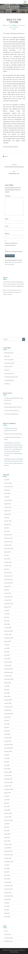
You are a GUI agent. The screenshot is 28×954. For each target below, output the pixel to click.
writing (6, 383)
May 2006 (6, 762)
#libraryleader (8, 353)
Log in (6, 931)
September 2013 (8, 548)
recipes (6, 370)
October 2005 (7, 786)
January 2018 (7, 507)
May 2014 (6, 528)
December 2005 (8, 779)
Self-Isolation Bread (16, 434)
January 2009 (7, 665)
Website (7, 233)
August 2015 (7, 514)
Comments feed (8, 938)
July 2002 (6, 865)
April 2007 (7, 731)
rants (6, 156)
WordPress (22, 950)
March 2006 (7, 768)
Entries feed (7, 934)
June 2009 (7, 648)
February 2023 (8, 483)
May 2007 (6, 727)
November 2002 (8, 854)
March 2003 (7, 841)
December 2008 (8, 669)
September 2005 (8, 789)
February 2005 (8, 813)
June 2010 (7, 614)
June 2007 (7, 724)
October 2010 (7, 600)
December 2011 (8, 576)
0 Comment (14, 27)
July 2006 (6, 755)
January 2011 (7, 593)
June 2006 (7, 758)
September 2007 (8, 713)
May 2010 (6, 617)
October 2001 (7, 892)
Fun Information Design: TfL (11, 410)
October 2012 (7, 565)
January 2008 (7, 703)
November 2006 (8, 748)
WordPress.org (8, 941)
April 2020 (7, 490)
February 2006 (8, 772)
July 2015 (6, 517)
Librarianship (7, 363)
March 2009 (7, 658)
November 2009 (8, 631)
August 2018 (7, 503)
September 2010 (8, 603)
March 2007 (7, 734)
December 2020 (8, 486)
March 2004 (7, 834)
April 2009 (7, 655)
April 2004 (7, 830)
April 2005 (7, 806)
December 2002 (8, 851)
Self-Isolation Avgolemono (11, 414)
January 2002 (7, 882)
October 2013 (7, 545)
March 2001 (7, 916)
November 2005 (8, 782)
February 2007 (8, 737)
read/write (7, 366)
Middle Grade (7, 403)
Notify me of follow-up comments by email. (11, 244)
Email (7, 226)
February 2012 (8, 572)
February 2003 (8, 844)
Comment (8, 196)
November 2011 (8, 579)
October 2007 (7, 710)
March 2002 (7, 878)
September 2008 (8, 679)
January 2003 (7, 848)
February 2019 (8, 500)
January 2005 (7, 817)
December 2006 (8, 744)
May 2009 (6, 651)
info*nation (7, 359)
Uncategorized (8, 380)
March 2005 (7, 810)
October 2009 (7, 634)
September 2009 (8, 638)
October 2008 (7, 676)
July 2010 (6, 610)
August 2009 (7, 641)
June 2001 (7, 906)
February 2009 (8, 662)
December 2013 (8, 538)
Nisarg (16, 952)
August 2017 (7, 510)
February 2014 (8, 534)
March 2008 (7, 696)
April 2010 (7, 620)
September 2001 (8, 896)
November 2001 (8, 889)
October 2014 (7, 521)
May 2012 (6, 569)
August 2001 (7, 899)
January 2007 (7, 741)
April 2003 (7, 837)
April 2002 (7, 875)
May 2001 (6, 909)
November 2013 (8, 541)
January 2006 (7, 775)
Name (7, 219)
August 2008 (7, 682)
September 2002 (8, 861)
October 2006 (7, 751)
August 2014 (7, 524)
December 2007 (8, 707)
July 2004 (6, 823)
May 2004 (6, 827)
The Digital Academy (9, 377)
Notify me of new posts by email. (13, 251)
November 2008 (8, 672)
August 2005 (7, 792)
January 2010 (7, 627)
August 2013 (7, 552)
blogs (5, 356)
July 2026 (6, 479)
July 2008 (6, 686)
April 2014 (7, 531)
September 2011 (8, 583)
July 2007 (6, 720)
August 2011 (7, 586)
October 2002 (7, 858)
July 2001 (6, 903)
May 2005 (6, 803)
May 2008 (6, 689)
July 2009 (6, 645)
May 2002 (6, 872)
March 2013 (7, 559)
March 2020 (7, 493)
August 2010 (7, 607)
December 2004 (8, 820)
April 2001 (7, 913)
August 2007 (7, 717)
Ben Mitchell (7, 428)
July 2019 (6, 497)
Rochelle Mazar (20, 25)
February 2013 (8, 562)
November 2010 (8, 596)
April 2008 (7, 693)
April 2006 (7, 765)
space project (7, 373)
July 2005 (6, 796)
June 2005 (7, 799)
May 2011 (6, 590)
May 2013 (6, 555)
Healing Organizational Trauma (12, 407)
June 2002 (7, 868)
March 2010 (7, 624)
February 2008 (8, 700)
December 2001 (8, 885)
